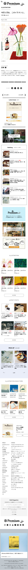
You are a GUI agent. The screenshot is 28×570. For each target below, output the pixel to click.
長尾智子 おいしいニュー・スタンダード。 (18, 473)
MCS (20, 566)
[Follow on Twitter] (7, 525)
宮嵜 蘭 (4, 66)
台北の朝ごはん (14, 467)
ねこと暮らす (14, 484)
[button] (4, 372)
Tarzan (12, 566)
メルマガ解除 (14, 514)
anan (2, 565)
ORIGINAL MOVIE (4, 491)
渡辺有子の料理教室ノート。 (17, 476)
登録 (14, 512)
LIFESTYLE (4, 460)
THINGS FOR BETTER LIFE (17, 444)
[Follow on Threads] (10, 525)
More (14, 295)
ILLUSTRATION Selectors (14, 381)
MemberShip (5, 453)
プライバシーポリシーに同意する (15, 507)
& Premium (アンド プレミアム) (14, 4)
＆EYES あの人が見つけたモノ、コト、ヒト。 (18, 447)
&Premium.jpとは (5, 445)
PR (3, 494)
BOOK (3, 481)
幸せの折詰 (13, 459)
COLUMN (4, 470)
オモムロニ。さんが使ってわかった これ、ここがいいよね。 (18, 453)
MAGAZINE (5, 486)
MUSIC (4, 477)
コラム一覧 (13, 489)
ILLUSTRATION (5, 7)
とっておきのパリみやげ (16, 464)
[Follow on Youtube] (12, 525)
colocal (14, 566)
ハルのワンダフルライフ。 (16, 449)
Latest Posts (14, 300)
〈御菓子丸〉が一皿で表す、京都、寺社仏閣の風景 (17, 457)
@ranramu (22, 75)
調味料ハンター (14, 461)
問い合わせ (4, 447)
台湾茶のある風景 (14, 466)
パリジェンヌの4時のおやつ (17, 462)
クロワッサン (15, 565)
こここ (17, 566)
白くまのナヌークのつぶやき (17, 480)
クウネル (25, 565)
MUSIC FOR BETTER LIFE (17, 487)
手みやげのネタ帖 (14, 471)
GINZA (19, 565)
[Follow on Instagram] (5, 525)
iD (2, 474)
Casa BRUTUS (9, 565)
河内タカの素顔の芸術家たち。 (17, 482)
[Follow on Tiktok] (15, 525)
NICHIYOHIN (5, 476)
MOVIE (4, 479)
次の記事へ (21, 94)
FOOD (3, 464)
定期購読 (4, 449)
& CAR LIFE (13, 486)
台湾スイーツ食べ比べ (15, 469)
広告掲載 (4, 451)
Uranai (4, 482)
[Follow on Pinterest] (20, 525)
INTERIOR (4, 467)
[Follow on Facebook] (23, 525)
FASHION (4, 462)
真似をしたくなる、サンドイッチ (18, 451)
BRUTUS (5, 565)
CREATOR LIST (4, 455)
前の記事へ (6, 94)
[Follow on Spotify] (18, 525)
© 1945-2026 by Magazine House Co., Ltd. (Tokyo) (14, 563)
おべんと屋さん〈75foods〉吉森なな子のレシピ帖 (18, 478)
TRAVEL (4, 465)
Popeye (8, 566)
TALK (3, 484)
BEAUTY (4, 469)
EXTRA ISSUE (3, 488)
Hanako (22, 565)
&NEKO (4, 472)
